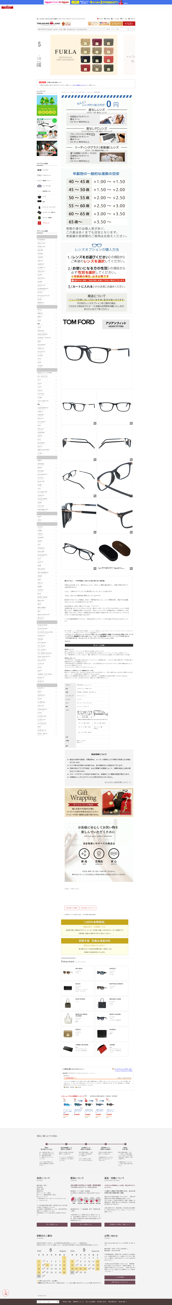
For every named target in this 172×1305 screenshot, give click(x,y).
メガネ (72, 92)
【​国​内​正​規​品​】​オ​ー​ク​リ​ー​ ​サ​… (78, 1111)
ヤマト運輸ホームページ (80, 85)
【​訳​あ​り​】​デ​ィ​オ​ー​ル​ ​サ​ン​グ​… (110, 1111)
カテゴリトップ (65, 92)
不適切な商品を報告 (90, 914)
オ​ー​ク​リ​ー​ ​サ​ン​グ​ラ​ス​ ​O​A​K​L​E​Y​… (67, 1111)
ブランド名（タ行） (80, 92)
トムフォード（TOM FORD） (94, 92)
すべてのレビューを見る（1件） (123, 1069)
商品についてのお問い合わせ (74, 914)
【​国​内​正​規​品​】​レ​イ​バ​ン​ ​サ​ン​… (89, 1111)
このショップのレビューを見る (123, 1070)
